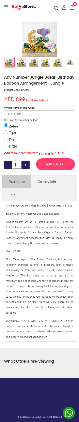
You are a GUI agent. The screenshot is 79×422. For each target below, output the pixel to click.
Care (12, 194)
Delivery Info (47, 181)
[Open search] (56, 8)
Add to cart (55, 164)
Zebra (13, 126)
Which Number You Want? (19, 107)
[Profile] (64, 6)
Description (17, 181)
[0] (72, 6)
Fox (11, 140)
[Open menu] (6, 6)
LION (13, 147)
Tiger (12, 133)
